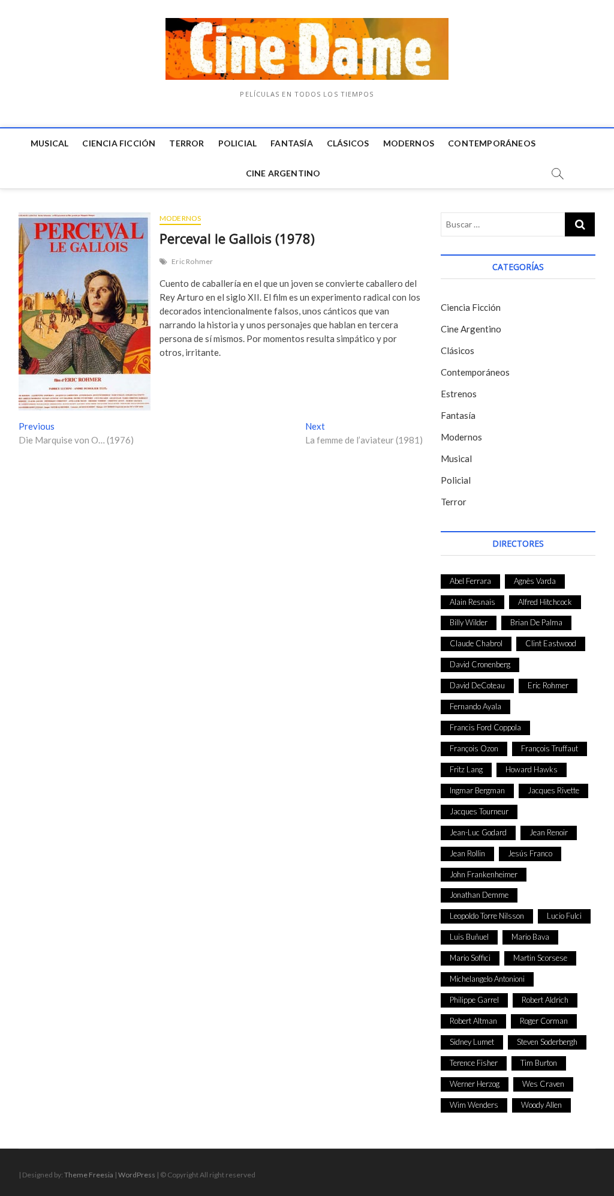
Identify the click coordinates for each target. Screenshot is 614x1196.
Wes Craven (543, 1084)
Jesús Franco (530, 853)
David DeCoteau (477, 685)
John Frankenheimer (483, 874)
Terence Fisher (474, 1063)
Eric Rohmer (192, 261)
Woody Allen (541, 1105)
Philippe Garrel (474, 1000)
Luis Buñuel (469, 937)
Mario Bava (530, 937)
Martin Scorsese (540, 958)
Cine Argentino (283, 173)
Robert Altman (473, 1021)
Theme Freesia (88, 1174)
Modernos (409, 143)
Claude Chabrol (476, 643)
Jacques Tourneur (479, 811)
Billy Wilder (468, 622)
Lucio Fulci (564, 916)
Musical (49, 143)
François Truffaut (549, 748)
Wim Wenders (474, 1105)
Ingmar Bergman (477, 790)
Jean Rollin (467, 853)
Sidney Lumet (472, 1042)
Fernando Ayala (475, 706)
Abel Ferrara (470, 581)
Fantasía (291, 143)
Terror (186, 143)
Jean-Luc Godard (478, 832)
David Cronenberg (480, 664)
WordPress (136, 1174)
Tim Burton (538, 1063)
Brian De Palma (536, 622)
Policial (237, 143)
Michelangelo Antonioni (487, 979)
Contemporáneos (491, 143)
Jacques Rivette (553, 790)
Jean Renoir (548, 832)
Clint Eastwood (550, 643)
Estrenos (459, 393)
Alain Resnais (472, 602)
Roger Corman (544, 1021)
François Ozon (474, 748)
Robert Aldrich (545, 1000)
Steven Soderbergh (547, 1042)
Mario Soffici (470, 958)
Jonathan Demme (479, 895)
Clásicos (348, 143)
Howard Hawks (531, 769)
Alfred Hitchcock (545, 602)
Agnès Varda (535, 581)
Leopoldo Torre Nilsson (487, 916)
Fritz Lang (466, 769)
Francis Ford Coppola (485, 727)
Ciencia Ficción (118, 143)
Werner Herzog (474, 1084)
